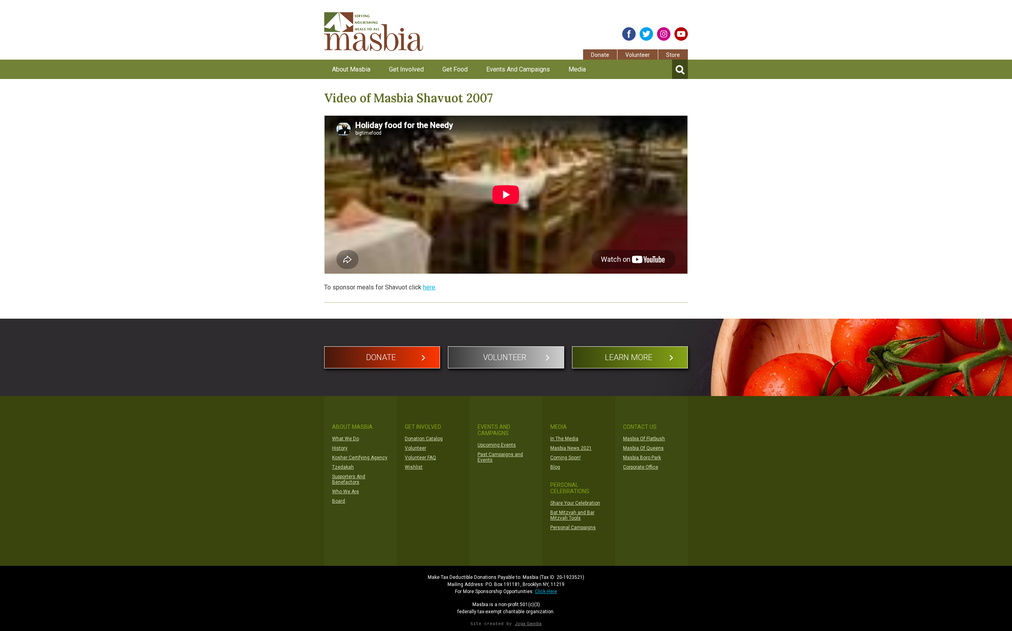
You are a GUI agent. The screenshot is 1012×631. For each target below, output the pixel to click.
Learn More (628, 357)
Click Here (546, 591)
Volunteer (637, 55)
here (429, 287)
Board (338, 501)
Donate (600, 55)
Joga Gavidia (528, 623)
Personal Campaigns (573, 527)
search (680, 69)
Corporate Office (640, 467)
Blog (555, 467)
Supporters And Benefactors (348, 479)
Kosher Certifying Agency (359, 457)
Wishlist (414, 467)
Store (673, 55)
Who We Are (345, 491)
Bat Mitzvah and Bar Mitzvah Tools (572, 515)
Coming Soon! (565, 457)
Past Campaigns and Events (500, 457)
